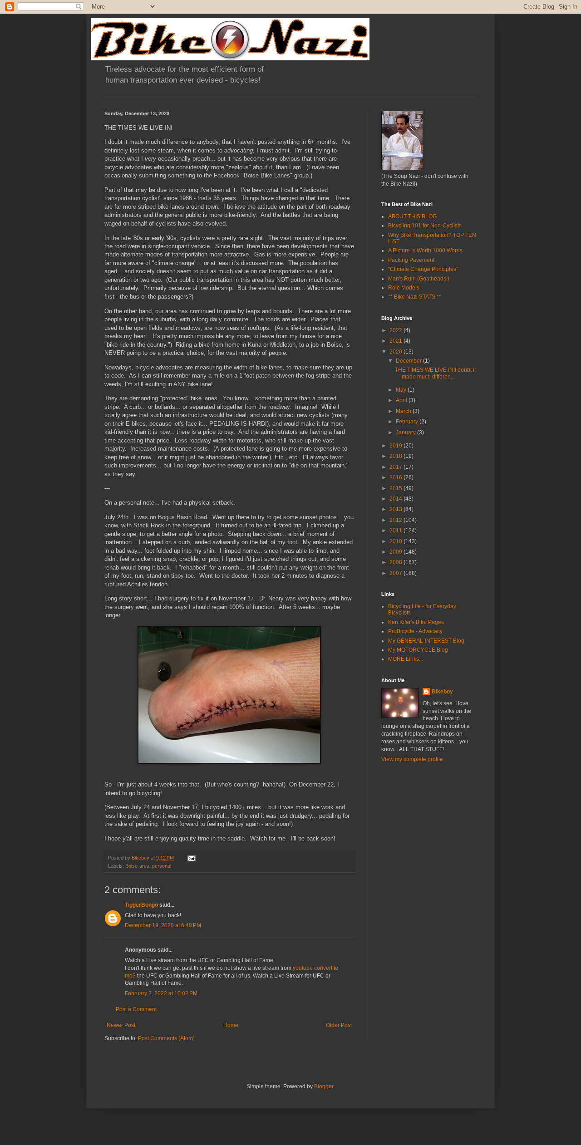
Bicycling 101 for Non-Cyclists (425, 225)
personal (161, 866)
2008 (396, 562)
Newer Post (121, 1025)
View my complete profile (412, 759)
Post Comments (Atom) (166, 1038)
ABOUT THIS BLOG (412, 216)
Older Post (339, 1025)
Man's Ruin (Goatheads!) (418, 278)
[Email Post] (191, 857)
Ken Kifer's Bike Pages (416, 622)
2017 (396, 467)
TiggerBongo (141, 905)
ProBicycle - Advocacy (415, 631)
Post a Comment (136, 1009)
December (409, 361)
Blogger (323, 1086)
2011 (396, 530)
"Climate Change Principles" (423, 269)
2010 (396, 541)
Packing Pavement (411, 260)
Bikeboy (442, 691)
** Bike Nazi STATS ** (414, 297)
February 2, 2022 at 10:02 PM (161, 993)
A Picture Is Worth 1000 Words (425, 250)
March (404, 411)
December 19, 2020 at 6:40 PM (163, 925)
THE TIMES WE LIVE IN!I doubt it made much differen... (435, 373)
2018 (396, 456)
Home (230, 1025)
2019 (396, 445)
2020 (396, 352)
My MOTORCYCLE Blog (418, 650)
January (406, 432)
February (407, 421)
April (402, 400)
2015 (396, 488)
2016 (396, 477)
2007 (396, 573)
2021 (396, 341)
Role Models (403, 288)
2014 (396, 499)
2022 (396, 330)
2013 (396, 509)
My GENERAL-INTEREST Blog (426, 641)
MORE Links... (405, 659)
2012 (396, 520)
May (402, 390)
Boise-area (137, 866)
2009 (396, 552)
